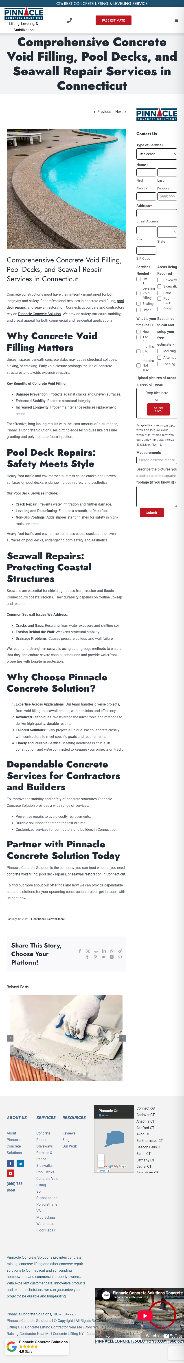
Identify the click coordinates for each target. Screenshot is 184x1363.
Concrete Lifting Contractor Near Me (53, 1327)
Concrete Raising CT (144, 1327)
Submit (151, 512)
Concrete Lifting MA (152, 1334)
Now (145, 332)
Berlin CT (143, 1154)
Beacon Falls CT (149, 1147)
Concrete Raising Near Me (105, 1327)
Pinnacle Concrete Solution (39, 314)
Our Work (69, 1146)
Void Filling (145, 295)
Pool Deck (166, 301)
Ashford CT (145, 1128)
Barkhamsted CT (149, 1141)
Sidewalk (166, 286)
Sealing (145, 304)
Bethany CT (145, 1160)
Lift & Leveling (145, 283)
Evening (166, 364)
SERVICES (46, 1118)
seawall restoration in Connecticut (98, 874)
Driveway (166, 280)
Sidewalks (44, 1165)
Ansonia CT (145, 1121)
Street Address (147, 221)
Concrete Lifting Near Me (128, 1321)
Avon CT (143, 1134)
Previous (104, 112)
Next (119, 112)
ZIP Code (143, 259)
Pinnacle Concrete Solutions (29, 1321)
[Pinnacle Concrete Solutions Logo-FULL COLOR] (23, 9)
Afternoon (166, 358)
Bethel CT (144, 1166)
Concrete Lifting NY (68, 1334)
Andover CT (145, 1115)
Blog (66, 1140)
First (139, 180)
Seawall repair (56, 919)
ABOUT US (17, 1118)
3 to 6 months (145, 356)
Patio (166, 293)
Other (145, 310)
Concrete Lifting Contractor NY (110, 1334)
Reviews (68, 1133)
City (139, 238)
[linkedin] (20, 1163)
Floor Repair (38, 919)
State (161, 242)
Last (160, 180)
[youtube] (10, 1173)
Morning (166, 351)
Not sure (145, 367)
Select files (158, 409)
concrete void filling (22, 874)
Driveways (44, 1146)
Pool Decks (45, 1172)
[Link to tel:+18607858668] (69, 20)
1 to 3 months (145, 342)
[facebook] (10, 1163)
